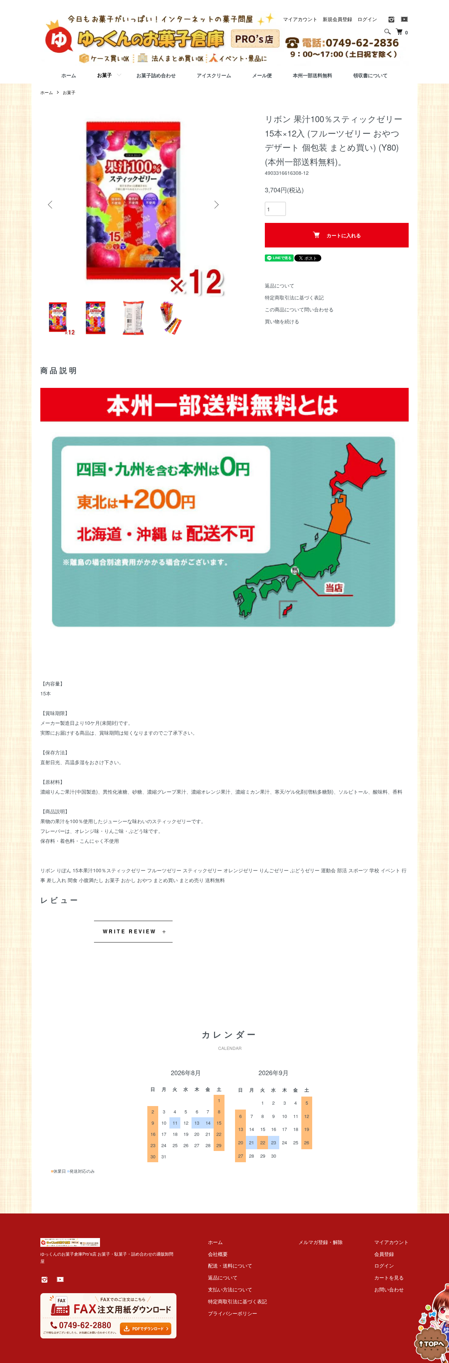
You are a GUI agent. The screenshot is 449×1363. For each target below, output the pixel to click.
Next (215, 204)
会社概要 (218, 1253)
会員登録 (384, 1253)
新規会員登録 (337, 18)
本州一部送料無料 (312, 75)
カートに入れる (344, 235)
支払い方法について (230, 1289)
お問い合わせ (389, 1289)
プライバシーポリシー (232, 1313)
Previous (51, 204)
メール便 (262, 75)
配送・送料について (230, 1265)
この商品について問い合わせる (299, 309)
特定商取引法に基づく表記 (294, 297)
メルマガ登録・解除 (321, 1241)
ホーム (68, 75)
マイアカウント (300, 18)
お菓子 (104, 74)
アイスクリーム (214, 75)
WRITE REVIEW (129, 931)
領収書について (370, 75)
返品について (279, 285)
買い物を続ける (282, 321)
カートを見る (389, 1277)
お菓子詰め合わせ (156, 75)
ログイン (367, 18)
